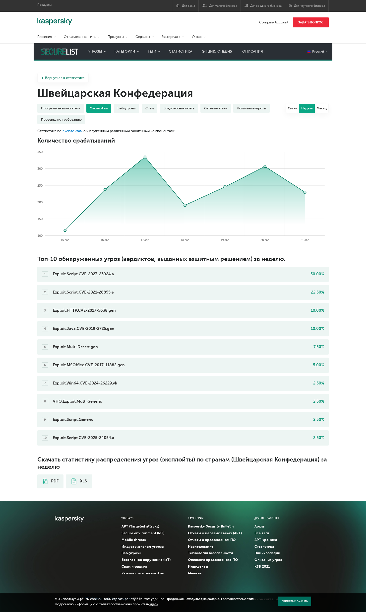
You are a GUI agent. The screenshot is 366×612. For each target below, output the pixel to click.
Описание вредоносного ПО (213, 560)
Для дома (188, 5)
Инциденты (198, 566)
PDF (54, 481)
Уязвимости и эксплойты (143, 573)
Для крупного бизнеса (309, 5)
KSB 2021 (262, 566)
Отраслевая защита (80, 37)
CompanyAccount (273, 22)
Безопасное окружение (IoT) (146, 560)
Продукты (116, 37)
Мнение (194, 573)
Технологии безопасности (210, 553)
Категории (125, 51)
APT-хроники (265, 540)
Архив (259, 526)
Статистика (180, 51)
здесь (153, 604)
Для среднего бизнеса (266, 5)
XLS (83, 481)
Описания (252, 51)
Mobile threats (134, 540)
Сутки (292, 108)
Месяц (322, 108)
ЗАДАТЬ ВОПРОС (310, 22)
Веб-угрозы (131, 553)
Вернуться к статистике (65, 78)
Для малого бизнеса (223, 5)
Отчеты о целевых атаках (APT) (215, 533)
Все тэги (261, 533)
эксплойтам (72, 131)
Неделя (307, 108)
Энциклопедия (217, 51)
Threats (128, 518)
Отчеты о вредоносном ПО (212, 540)
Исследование (200, 546)
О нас (197, 37)
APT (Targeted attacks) (140, 526)
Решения (44, 37)
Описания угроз (268, 560)
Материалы (171, 37)
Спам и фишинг (134, 566)
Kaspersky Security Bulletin (211, 526)
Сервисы (142, 37)
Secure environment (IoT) (143, 533)
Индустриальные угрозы (143, 546)
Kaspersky (54, 19)
